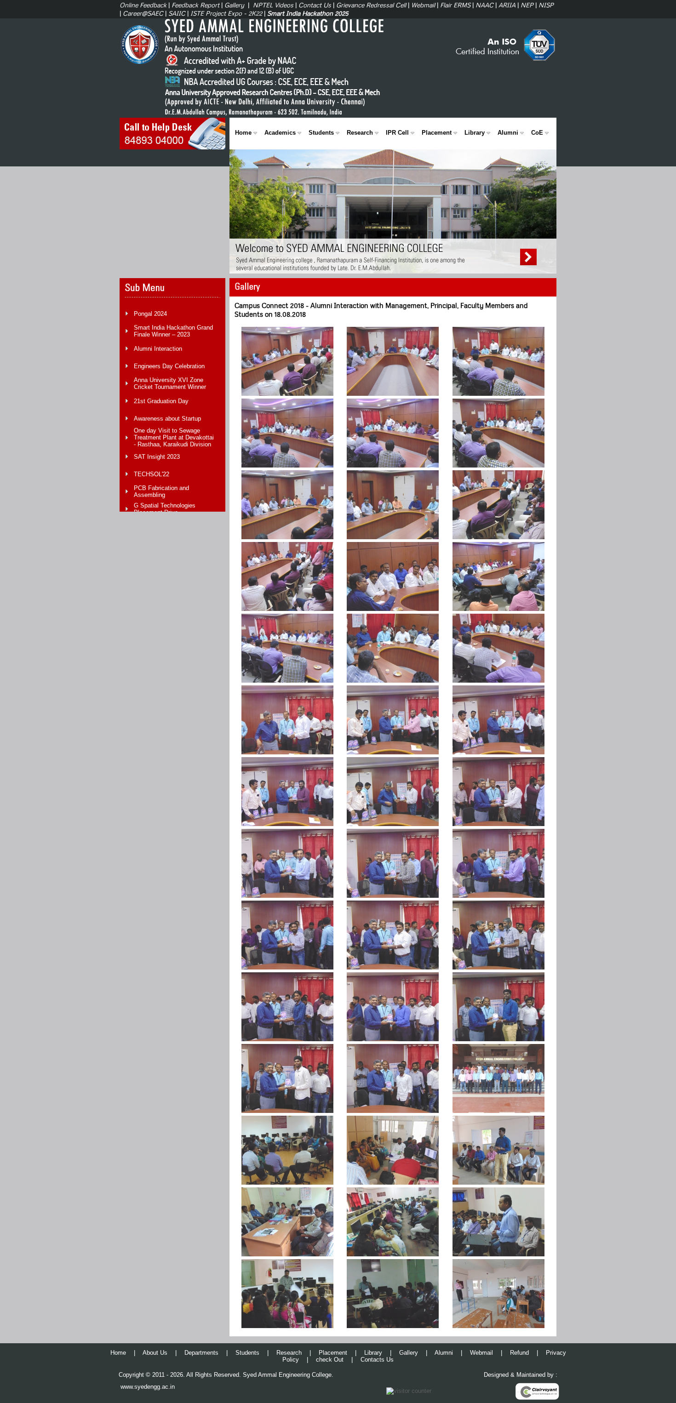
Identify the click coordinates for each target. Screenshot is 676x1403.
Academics (280, 132)
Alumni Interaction (158, 348)
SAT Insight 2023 (157, 456)
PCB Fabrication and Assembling (161, 491)
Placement (437, 132)
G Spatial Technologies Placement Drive (164, 509)
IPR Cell (397, 132)
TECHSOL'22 (151, 474)
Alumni (508, 132)
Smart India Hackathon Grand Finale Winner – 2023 (173, 331)
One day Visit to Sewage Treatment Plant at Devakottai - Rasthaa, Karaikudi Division (174, 437)
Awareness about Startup (167, 418)
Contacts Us (377, 1359)
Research (360, 132)
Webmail (481, 1352)
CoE (537, 132)
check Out (330, 1359)
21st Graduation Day (161, 401)
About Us (155, 1352)
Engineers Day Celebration (169, 366)
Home (243, 132)
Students (321, 132)
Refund (519, 1352)
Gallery (408, 1352)
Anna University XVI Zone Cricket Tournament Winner (170, 383)
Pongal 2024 (150, 313)
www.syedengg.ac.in (147, 1386)
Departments (201, 1352)
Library (474, 132)
